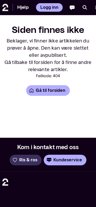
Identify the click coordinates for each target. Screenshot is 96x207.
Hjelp (23, 7)
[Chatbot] (72, 7)
